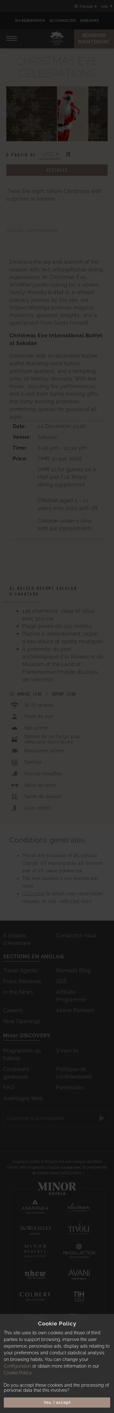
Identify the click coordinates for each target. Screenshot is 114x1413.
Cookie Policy (17, 1372)
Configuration (17, 1366)
